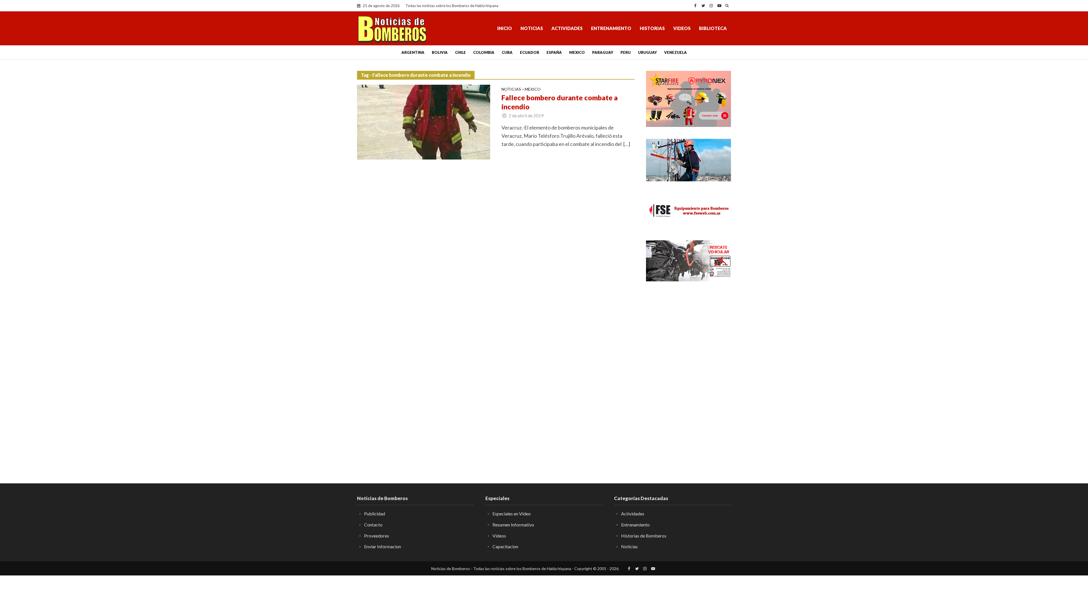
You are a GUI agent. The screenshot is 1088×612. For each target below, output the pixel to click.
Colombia (483, 52)
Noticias (531, 28)
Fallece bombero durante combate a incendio (560, 102)
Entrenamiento (611, 28)
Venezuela (675, 52)
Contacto (373, 524)
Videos (681, 28)
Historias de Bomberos (643, 535)
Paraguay (602, 52)
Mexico (577, 52)
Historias (652, 28)
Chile (460, 52)
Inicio (504, 28)
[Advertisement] (688, 378)
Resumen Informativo (513, 524)
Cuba (507, 52)
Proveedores (376, 535)
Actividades (567, 28)
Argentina (412, 52)
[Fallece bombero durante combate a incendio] (423, 121)
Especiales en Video (511, 513)
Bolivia (440, 52)
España (554, 52)
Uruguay (647, 52)
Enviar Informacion (382, 546)
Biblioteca (713, 28)
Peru (625, 52)
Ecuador (529, 52)
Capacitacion (505, 546)
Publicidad (374, 513)
